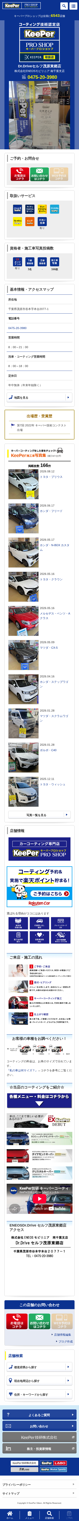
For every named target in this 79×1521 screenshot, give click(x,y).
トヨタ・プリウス (51, 476)
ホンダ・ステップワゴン (54, 684)
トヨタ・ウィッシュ (52, 784)
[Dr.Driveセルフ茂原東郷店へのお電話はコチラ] (20, 174)
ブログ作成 (66, 1341)
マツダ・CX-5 (49, 647)
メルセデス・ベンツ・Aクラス (55, 615)
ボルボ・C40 (48, 750)
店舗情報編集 (62, 1334)
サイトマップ (10, 1493)
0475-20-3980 (42, 77)
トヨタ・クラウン (51, 579)
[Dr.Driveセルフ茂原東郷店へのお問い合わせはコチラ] (39, 174)
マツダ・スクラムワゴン (54, 718)
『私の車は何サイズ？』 (22, 1070)
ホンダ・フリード (51, 511)
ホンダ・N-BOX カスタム (54, 547)
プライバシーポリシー (16, 1484)
